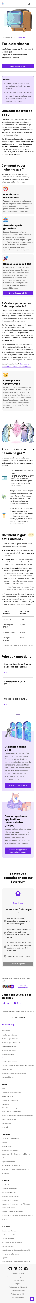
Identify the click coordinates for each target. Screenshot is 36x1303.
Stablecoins (5, 1104)
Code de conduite (18, 1280)
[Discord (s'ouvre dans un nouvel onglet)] (26, 1268)
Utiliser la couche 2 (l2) (18, 785)
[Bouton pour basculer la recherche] (29, 4)
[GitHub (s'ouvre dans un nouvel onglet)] (10, 1268)
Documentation (7, 1146)
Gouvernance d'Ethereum (10, 1254)
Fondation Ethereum (8, 1208)
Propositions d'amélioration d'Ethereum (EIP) (16, 1250)
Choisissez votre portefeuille (11, 1092)
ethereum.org (7, 37)
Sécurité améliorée (8, 1238)
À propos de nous (18, 1273)
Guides (4, 1089)
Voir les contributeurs (23, 986)
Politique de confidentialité (18, 1287)
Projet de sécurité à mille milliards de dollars (16, 1261)
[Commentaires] (32, 1299)
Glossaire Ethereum (8, 1077)
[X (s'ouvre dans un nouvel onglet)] (20, 1268)
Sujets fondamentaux (9, 1162)
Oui (7, 1003)
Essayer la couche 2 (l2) (18, 293)
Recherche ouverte (8, 1246)
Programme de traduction (10, 1200)
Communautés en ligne (9, 1188)
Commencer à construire (10, 1150)
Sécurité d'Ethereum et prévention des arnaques (18, 1065)
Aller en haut (20, 1018)
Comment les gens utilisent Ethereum (14, 1073)
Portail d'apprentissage (9, 1035)
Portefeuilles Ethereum (9, 1046)
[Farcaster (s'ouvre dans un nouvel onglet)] (15, 1268)
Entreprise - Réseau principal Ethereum (15, 1169)
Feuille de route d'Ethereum (11, 1235)
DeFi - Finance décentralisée (11, 1112)
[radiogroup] (18, 937)
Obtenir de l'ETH (7, 1096)
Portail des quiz (7, 1069)
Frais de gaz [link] (21, 37)
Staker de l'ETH (7, 1123)
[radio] (18, 921)
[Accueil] (3, 3)
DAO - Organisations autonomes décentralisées (17, 1115)
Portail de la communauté (10, 1185)
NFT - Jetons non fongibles (11, 1108)
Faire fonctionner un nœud (10, 1062)
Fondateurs (5, 1173)
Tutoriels (4, 1142)
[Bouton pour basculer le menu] (33, 4)
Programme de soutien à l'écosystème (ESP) (17, 1215)
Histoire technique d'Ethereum (12, 1242)
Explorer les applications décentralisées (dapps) (18, 851)
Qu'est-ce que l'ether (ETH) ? (11, 1042)
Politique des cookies (18, 1294)
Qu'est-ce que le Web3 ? (10, 1050)
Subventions (6, 1158)
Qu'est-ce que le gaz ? (18, 66)
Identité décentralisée (9, 1119)
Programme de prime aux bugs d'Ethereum (16, 1204)
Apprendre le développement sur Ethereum (16, 1154)
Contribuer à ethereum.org (10, 1196)
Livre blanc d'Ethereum (9, 1231)
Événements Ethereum (9, 1192)
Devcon (5, 1219)
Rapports (5, 1258)
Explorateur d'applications (10, 1100)
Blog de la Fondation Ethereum (12, 1212)
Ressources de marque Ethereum (18, 1277)
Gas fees (5, 1058)
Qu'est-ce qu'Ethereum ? (10, 1039)
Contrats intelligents (8, 1054)
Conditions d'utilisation (18, 1290)
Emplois (18, 1284)
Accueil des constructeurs (10, 1139)
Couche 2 (5, 1127)
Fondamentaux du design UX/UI (12, 1165)
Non (18, 1003)
